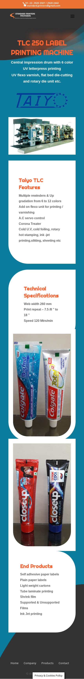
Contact (64, 663)
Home (15, 663)
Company (30, 663)
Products (47, 663)
